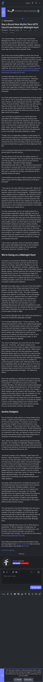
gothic (30, 30)
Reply (22, 554)
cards (25, 30)
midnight (12, 32)
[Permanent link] (37, 255)
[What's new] (32, 3)
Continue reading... (8, 550)
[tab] (20, 18)
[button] (3, 572)
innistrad (5, 32)
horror (36, 30)
